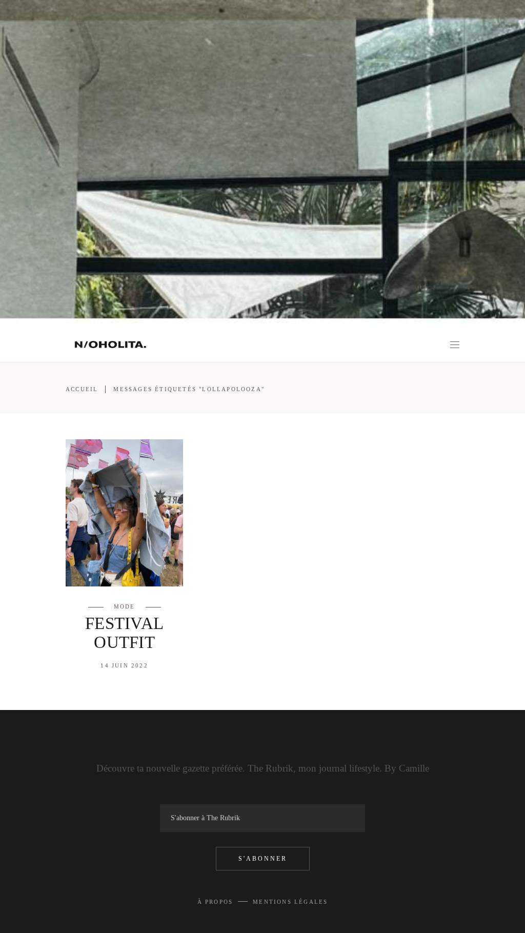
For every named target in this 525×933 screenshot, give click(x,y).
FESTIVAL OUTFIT (124, 633)
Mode (124, 606)
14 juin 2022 (124, 665)
